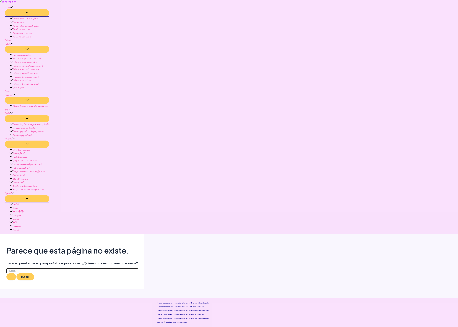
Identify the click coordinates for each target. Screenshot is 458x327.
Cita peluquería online (22, 55)
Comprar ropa (18, 22)
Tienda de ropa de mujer (23, 33)
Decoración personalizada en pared (27, 164)
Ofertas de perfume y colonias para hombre (30, 106)
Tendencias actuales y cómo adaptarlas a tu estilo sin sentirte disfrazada (183, 303)
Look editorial (18, 175)
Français (16, 229)
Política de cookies (182, 322)
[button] (11, 7)
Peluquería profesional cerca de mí (27, 58)
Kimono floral (18, 153)
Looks (7, 113)
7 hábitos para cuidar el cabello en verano (30, 189)
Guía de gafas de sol (21, 168)
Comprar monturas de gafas (24, 127)
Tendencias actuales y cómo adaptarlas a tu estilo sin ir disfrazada (180, 307)
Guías (7, 91)
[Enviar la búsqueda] (11, 276)
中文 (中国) (18, 211)
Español (8, 193)
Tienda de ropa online (22, 36)
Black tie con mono (21, 178)
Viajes (7, 109)
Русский (17, 226)
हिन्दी (15, 222)
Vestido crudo (18, 182)
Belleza (8, 40)
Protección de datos (170, 322)
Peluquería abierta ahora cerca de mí (28, 66)
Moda (7, 7)
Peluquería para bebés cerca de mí (26, 69)
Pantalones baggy (20, 157)
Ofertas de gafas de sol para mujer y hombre (31, 124)
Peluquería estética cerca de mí (25, 62)
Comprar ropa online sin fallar (25, 18)
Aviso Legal (160, 322)
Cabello (8, 44)
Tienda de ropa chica (21, 29)
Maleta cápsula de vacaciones (25, 186)
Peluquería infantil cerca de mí (25, 73)
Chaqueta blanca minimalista (25, 160)
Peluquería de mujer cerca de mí (26, 76)
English (16, 204)
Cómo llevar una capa (21, 149)
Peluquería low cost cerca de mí (25, 84)
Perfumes (8, 95)
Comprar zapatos (19, 87)
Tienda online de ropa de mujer (26, 25)
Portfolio (8, 138)
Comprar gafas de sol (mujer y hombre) (28, 131)
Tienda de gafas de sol (22, 135)
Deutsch (16, 218)
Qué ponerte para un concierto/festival (29, 171)
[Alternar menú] (27, 12)
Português (17, 215)
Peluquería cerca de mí (22, 80)
